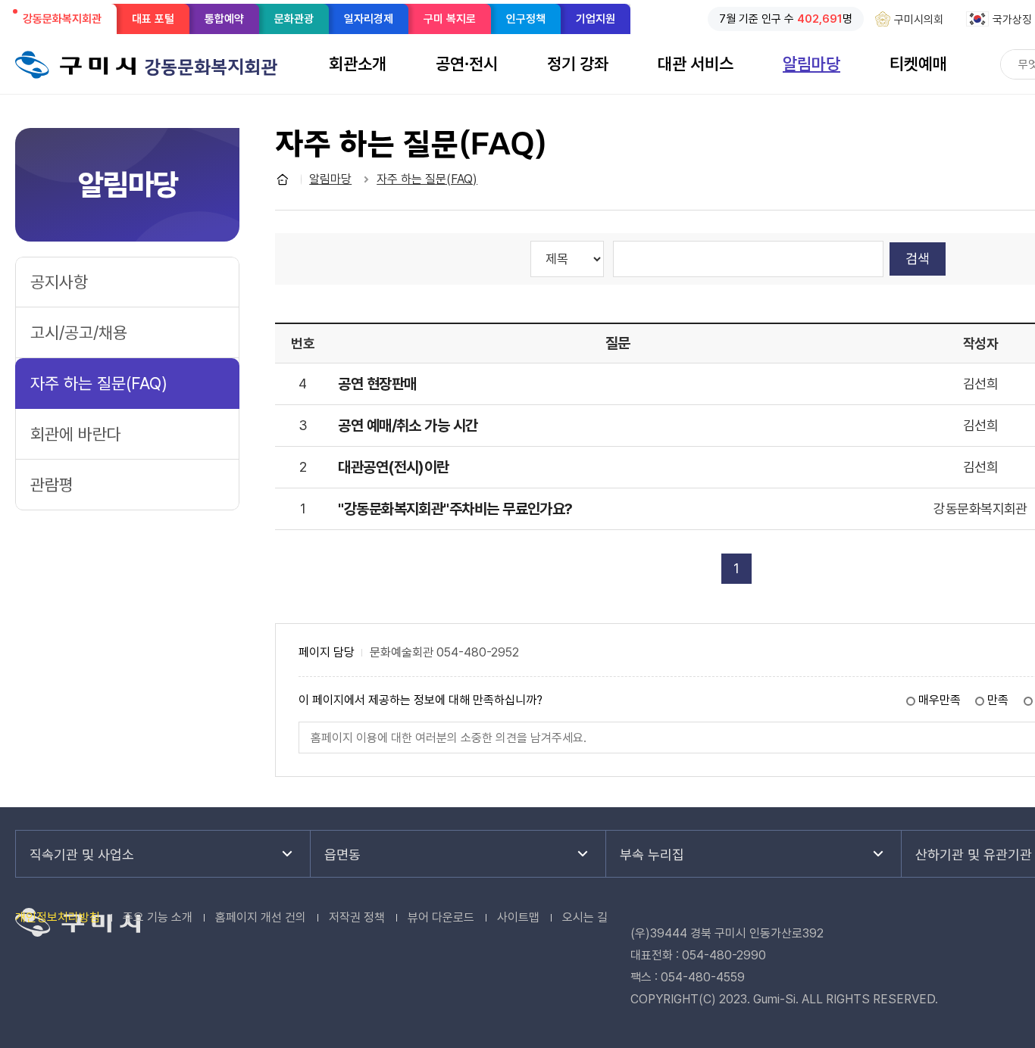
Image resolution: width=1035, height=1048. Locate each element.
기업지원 (595, 19)
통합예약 (224, 19)
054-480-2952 (477, 653)
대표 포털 (153, 19)
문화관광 (294, 19)
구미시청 (75, 64)
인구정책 (526, 19)
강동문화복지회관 (67, 22)
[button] (357, 63)
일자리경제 (368, 19)
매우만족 (939, 700)
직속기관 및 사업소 (82, 854)
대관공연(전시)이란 (393, 467)
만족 (997, 700)
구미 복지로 (450, 19)
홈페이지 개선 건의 (260, 917)
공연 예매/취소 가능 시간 (407, 425)
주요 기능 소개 (157, 917)
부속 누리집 (652, 854)
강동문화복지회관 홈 (282, 179)
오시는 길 (585, 917)
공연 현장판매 (377, 384)
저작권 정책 (357, 917)
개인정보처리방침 (57, 917)
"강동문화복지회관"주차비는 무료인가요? (455, 509)
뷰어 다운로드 (441, 917)
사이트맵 (518, 917)
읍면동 (342, 854)
